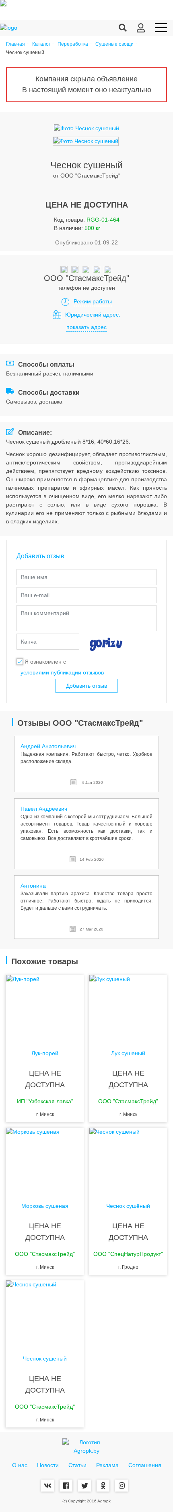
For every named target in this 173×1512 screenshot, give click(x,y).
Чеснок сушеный (45, 1359)
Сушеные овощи (114, 44)
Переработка (73, 44)
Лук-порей (44, 1053)
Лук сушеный (128, 1053)
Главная (15, 44)
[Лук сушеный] (128, 1007)
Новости (48, 1465)
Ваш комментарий (45, 613)
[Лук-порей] (45, 1007)
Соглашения (144, 1465)
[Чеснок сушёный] (128, 1160)
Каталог (41, 44)
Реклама (107, 1465)
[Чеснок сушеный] (45, 1312)
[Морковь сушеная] (45, 1160)
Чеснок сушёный (128, 1206)
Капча (29, 641)
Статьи (77, 1465)
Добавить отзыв (86, 685)
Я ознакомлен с (45, 661)
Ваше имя (34, 577)
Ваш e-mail (35, 595)
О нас (19, 1465)
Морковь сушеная (44, 1206)
